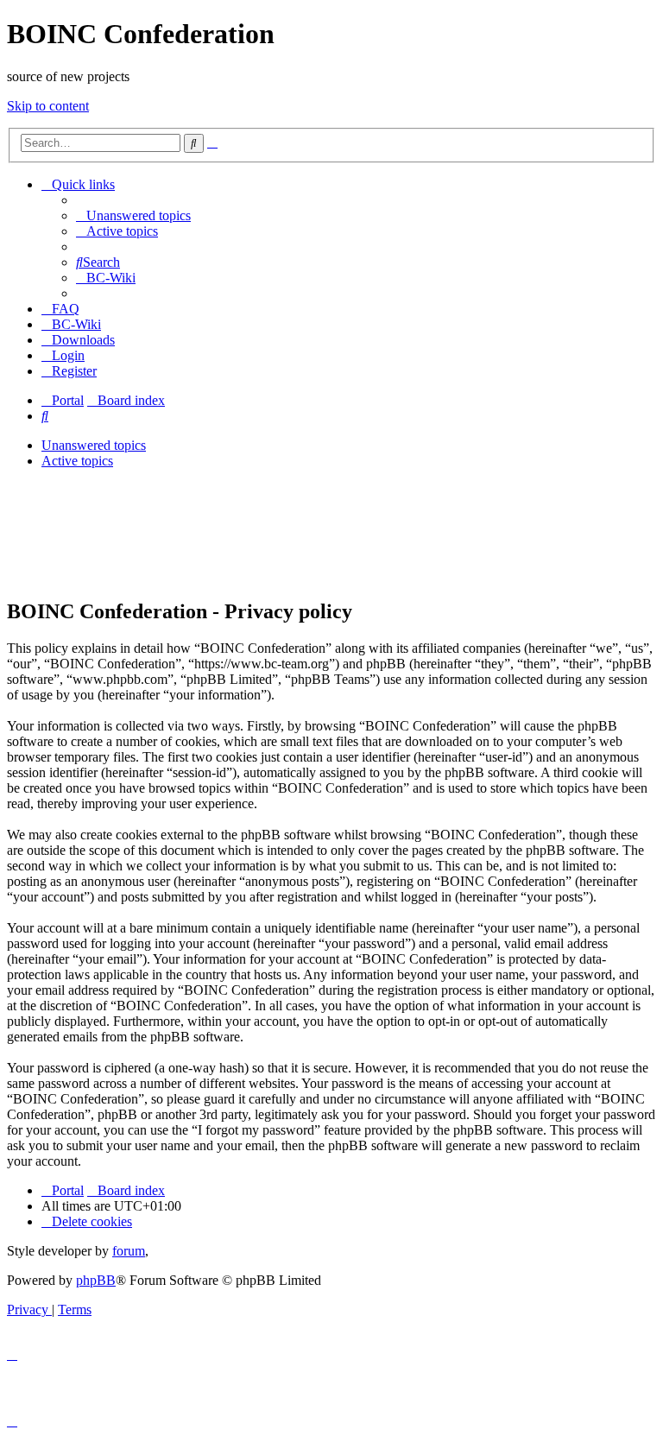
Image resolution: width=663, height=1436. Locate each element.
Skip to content (48, 105)
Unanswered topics (93, 445)
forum (128, 1250)
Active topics (77, 460)
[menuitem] (133, 215)
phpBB (96, 1280)
